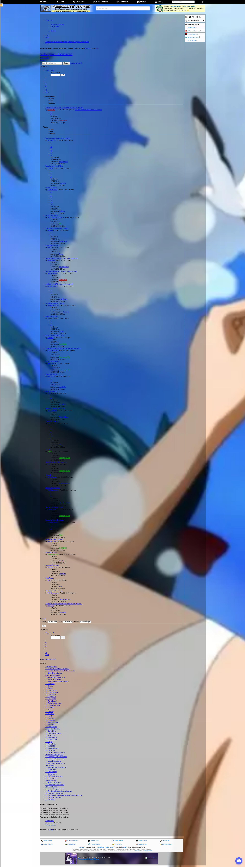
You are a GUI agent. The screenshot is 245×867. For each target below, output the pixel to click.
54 (51, 155)
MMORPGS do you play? (54, 507)
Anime (61, 2)
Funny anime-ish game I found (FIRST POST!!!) (61, 258)
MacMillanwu (52, 273)
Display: (45, 622)
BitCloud (62, 211)
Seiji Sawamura (64, 484)
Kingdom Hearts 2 (51, 316)
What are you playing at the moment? (58, 138)
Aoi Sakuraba (52, 477)
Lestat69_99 (51, 140)
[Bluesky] (193, 16)
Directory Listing (167, 844)
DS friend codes (51, 552)
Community (124, 2)
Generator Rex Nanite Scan (55, 408)
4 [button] (45, 84)
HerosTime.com (192, 34)
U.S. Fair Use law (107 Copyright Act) (141, 850)
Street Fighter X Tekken (53, 591)
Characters (80, 2)
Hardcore (62, 561)
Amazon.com (191, 27)
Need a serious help (52, 245)
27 (51, 198)
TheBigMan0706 (53, 305)
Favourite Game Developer (54, 520)
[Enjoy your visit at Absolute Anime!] (71, 7)
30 (51, 205)
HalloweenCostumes (194, 31)
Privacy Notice (109, 847)
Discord (87, 48)
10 (51, 436)
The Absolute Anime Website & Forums (88, 110)
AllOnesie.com (192, 40)
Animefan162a (52, 541)
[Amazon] (203, 16)
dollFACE (50, 376)
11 (51, 438)
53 (51, 153)
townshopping (64, 312)
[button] (49, 70)
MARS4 (50, 363)
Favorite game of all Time (54, 166)
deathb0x (62, 387)
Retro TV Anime (102, 2)
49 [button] (46, 90)
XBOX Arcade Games (52, 361)
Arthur (49, 247)
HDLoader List (142, 844)
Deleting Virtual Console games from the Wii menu (62, 348)
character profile (189, 6)
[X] (189, 16)
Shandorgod (63, 162)
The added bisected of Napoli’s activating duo (61, 271)
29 (51, 202)
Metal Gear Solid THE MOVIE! (55, 462)
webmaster (51, 110)
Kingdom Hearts (51, 374)
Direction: (76, 622)
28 (51, 200)
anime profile (175, 6)
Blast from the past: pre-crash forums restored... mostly (64, 108)
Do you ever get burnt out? (54, 335)
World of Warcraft (51, 391)
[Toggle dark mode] (203, 2)
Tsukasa (50, 168)
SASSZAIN (63, 344)
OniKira (50, 230)
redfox (61, 331)
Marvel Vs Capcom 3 (52, 488)
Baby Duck (63, 241)
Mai (60, 224)
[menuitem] (57, 24)
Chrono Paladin (52, 350)
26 (51, 196)
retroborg (50, 606)
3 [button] (45, 81)
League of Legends (52, 565)
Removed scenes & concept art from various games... (63, 604)
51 (51, 149)
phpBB (51, 829)
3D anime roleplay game (54, 539)
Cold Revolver (52, 190)
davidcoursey (64, 267)
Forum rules (44, 58)
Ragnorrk (62, 183)
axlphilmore (63, 299)
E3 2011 (48, 449)
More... (160, 2)
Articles (143, 2)
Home (45, 2)
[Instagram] (196, 16)
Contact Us (100, 847)
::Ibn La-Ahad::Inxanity (55, 217)
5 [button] (45, 86)
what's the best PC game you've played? (59, 284)
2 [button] (45, 79)
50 (51, 147)
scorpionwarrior (52, 522)
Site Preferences (193, 20)
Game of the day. (51, 187)
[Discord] (200, 16)
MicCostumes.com (193, 37)
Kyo (48, 464)
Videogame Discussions (56, 54)
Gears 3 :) (48, 475)
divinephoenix (52, 286)
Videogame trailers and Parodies (56, 228)
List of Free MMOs (51, 215)
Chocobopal (51, 509)
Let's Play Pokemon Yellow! (54, 303)
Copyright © (81, 847)
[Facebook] (186, 16)
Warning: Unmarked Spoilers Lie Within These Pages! (71, 11)
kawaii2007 (51, 260)
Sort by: (60, 622)
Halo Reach (49, 578)
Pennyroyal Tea (64, 357)
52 (51, 151)
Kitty (48, 393)
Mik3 (61, 535)
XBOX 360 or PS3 (51, 421)
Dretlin (49, 451)
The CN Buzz (52, 411)
